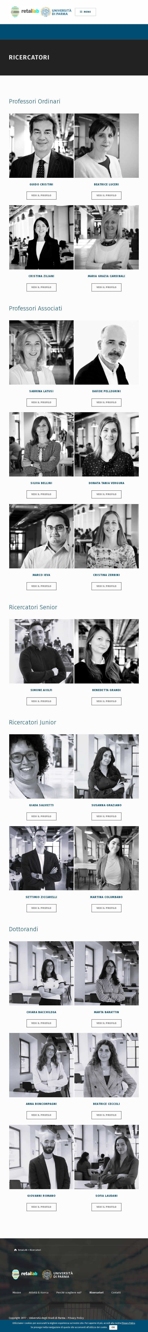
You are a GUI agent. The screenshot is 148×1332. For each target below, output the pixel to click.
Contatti (116, 1292)
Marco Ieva (41, 575)
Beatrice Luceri (106, 184)
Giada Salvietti (41, 805)
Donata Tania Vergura (106, 483)
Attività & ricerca (38, 1292)
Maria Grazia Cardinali (106, 276)
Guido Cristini (41, 184)
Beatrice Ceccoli (106, 1104)
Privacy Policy (76, 1318)
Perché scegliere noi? (69, 1292)
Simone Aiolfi (41, 690)
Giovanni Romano (41, 1195)
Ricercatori (96, 1292)
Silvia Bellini (41, 483)
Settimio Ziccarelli (41, 897)
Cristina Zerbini (106, 575)
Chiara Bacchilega (41, 1012)
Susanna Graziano (107, 805)
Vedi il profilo (41, 195)
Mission (16, 1292)
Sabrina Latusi (41, 391)
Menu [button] (87, 11)
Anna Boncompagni (41, 1104)
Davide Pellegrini (106, 391)
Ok (113, 1327)
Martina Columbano (106, 897)
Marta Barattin (106, 1012)
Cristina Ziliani (41, 276)
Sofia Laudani (106, 1195)
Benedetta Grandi (106, 690)
